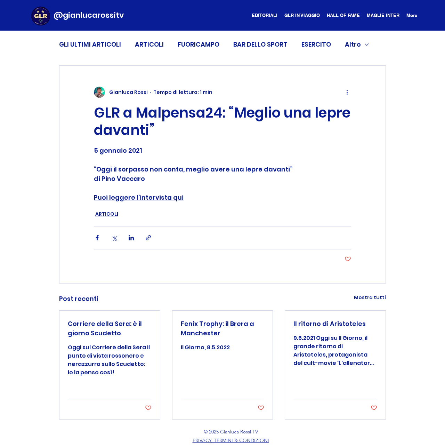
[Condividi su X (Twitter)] (114, 237)
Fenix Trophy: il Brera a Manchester (217, 328)
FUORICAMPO (198, 44)
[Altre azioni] (347, 92)
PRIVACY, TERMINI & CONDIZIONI (231, 440)
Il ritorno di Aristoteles (329, 323)
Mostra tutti (370, 297)
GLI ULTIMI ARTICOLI (90, 44)
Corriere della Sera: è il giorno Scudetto (105, 328)
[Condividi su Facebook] (97, 237)
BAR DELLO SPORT (260, 44)
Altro (353, 44)
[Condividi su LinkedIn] (131, 237)
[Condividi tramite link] (148, 237)
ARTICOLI (149, 44)
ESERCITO (316, 44)
